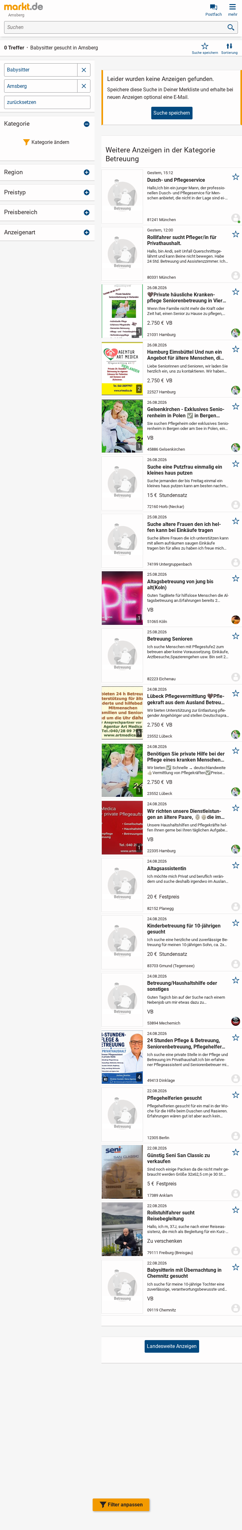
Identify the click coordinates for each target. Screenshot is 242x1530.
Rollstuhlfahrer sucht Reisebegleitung (170, 1216)
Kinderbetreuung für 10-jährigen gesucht (184, 929)
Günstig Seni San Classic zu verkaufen (178, 1158)
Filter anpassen (125, 1505)
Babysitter (18, 70)
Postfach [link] (213, 14)
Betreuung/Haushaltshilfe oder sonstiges (182, 986)
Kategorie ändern (50, 142)
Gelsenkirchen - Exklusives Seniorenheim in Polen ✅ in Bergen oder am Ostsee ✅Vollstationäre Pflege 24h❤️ (185, 412)
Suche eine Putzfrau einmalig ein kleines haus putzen (184, 470)
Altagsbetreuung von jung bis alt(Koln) (180, 585)
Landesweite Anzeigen (172, 1346)
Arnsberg (17, 86)
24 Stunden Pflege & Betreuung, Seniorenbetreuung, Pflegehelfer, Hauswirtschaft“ (185, 1043)
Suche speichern (205, 53)
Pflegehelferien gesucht (174, 1098)
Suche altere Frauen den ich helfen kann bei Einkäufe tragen (184, 527)
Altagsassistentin (166, 868)
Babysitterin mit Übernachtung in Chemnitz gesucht (184, 1273)
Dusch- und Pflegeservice (176, 180)
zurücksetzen (21, 102)
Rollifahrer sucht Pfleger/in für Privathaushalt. (181, 240)
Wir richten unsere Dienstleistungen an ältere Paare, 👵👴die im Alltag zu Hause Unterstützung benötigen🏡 (186, 814)
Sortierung (229, 53)
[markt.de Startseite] (23, 6)
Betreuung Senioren (170, 639)
